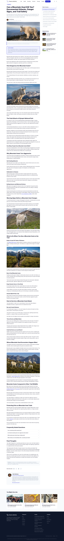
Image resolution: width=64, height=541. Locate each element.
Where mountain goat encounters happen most (49, 19)
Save (24, 31)
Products (33, 1)
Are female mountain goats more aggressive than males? (18, 432)
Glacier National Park (16, 376)
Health (25, 1)
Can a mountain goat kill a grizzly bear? (15, 430)
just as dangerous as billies (27, 193)
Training (42, 1)
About (48, 516)
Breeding (29, 1)
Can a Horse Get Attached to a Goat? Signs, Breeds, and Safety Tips (51, 34)
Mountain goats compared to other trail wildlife (49, 21)
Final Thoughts (45, 26)
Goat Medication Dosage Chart (39, 516)
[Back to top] (62, 539)
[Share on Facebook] (14, 469)
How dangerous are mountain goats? (49, 9)
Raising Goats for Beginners (39, 531)
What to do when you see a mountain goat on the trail (49, 16)
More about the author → (16, 482)
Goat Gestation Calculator (38, 528)
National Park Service (12, 242)
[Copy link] (21, 469)
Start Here (48, 1)
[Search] (54, 1)
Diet (21, 1)
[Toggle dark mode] (56, 1)
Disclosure (48, 521)
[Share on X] (16, 469)
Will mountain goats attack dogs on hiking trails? (16, 435)
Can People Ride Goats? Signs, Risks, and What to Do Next (51, 49)
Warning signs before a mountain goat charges (49, 14)
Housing (38, 1)
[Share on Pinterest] (18, 469)
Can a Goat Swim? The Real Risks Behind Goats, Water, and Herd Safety (50, 39)
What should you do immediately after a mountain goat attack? (19, 437)
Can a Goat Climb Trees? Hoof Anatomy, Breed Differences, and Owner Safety (51, 44)
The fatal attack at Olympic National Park (49, 11)
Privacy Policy (49, 519)
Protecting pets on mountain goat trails (48, 23)
